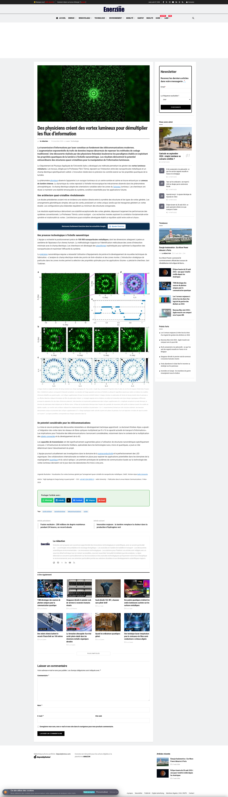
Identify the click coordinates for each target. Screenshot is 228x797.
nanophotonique (59, 511)
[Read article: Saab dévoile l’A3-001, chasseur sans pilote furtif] (108, 588)
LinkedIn (60, 500)
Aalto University (142, 474)
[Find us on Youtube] (173, 2)
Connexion (191, 2)
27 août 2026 (177, 253)
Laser (68, 141)
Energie (71, 18)
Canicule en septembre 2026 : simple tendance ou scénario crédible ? (170, 156)
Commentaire (43, 675)
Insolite (149, 18)
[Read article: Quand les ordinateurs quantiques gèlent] (108, 622)
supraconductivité (105, 453)
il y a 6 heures (43, 608)
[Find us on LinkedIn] (176, 2)
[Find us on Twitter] (166, 2)
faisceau (117, 187)
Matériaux (129, 629)
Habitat (141, 18)
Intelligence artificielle (76, 595)
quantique (53, 460)
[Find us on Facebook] (163, 2)
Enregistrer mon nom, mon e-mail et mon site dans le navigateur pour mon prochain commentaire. (77, 727)
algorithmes (101, 246)
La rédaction (44, 141)
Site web (98, 716)
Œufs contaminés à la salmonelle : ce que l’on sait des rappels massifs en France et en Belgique (178, 171)
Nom (40, 705)
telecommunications (74, 511)
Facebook (78, 500)
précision (44, 254)
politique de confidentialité (111, 794)
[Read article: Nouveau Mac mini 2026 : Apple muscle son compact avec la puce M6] (165, 313)
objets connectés (48, 436)
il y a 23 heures (72, 608)
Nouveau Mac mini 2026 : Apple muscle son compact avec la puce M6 (182, 312)
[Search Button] (193, 18)
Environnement (115, 18)
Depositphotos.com (63, 754)
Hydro (163, 242)
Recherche (72, 629)
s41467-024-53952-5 (87, 479)
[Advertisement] (114, 40)
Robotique (42, 629)
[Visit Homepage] (114, 9)
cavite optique (47, 511)
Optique (42, 595)
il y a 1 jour (100, 606)
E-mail (40, 716)
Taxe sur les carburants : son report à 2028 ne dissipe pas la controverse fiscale (177, 184)
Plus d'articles (93, 653)
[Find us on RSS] (182, 2)
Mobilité (129, 18)
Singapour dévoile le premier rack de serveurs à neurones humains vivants (78, 603)
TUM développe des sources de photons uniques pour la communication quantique (48, 603)
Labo (167, 17)
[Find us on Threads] (179, 2)
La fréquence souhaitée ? (170, 96)
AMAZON (86, 757)
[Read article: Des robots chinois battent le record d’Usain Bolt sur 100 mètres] (50, 622)
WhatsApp (48, 500)
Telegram (91, 500)
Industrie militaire (103, 595)
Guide (159, 17)
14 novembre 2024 (57, 141)
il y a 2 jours (42, 639)
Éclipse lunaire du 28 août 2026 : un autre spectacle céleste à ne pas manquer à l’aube (177, 207)
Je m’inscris (181, 790)
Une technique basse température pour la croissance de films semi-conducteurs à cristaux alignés (136, 636)
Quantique (100, 629)
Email (102, 500)
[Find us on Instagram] (169, 2)
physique (54, 180)
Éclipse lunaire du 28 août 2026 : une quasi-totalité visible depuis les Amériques (181, 772)
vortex (86, 511)
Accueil (62, 18)
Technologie (100, 18)
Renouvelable (84, 18)
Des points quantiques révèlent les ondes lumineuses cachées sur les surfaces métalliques (137, 603)
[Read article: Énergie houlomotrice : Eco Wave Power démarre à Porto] (175, 236)
